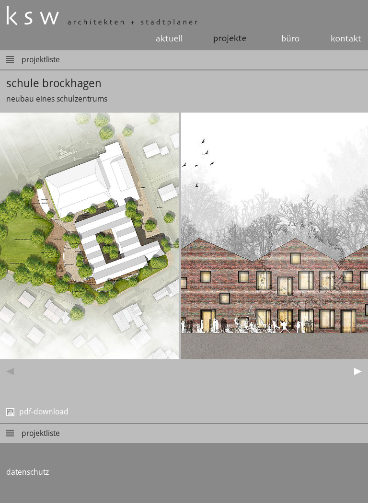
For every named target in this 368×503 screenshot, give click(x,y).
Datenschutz (27, 472)
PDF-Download (43, 412)
